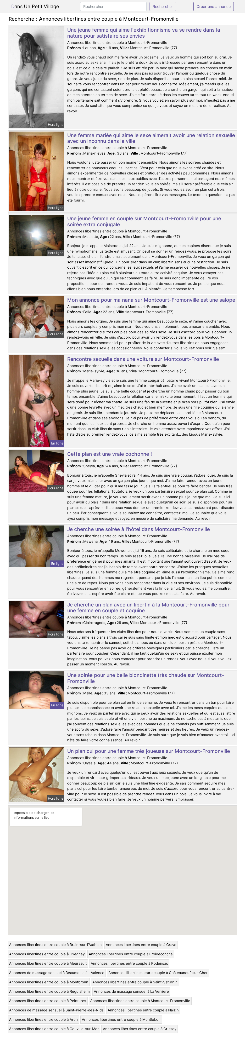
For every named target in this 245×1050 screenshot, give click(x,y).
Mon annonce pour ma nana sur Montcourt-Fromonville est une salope (151, 300)
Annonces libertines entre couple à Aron (43, 1019)
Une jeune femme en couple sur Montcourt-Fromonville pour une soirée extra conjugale (144, 221)
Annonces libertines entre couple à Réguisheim (49, 991)
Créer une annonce (213, 6)
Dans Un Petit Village (35, 6)
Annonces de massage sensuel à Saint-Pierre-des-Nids (56, 1010)
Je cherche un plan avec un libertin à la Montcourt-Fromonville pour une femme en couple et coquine (148, 608)
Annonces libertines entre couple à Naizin (143, 1010)
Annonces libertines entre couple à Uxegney (47, 954)
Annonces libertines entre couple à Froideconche (131, 954)
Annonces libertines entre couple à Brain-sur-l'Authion (55, 944)
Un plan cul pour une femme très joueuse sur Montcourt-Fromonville (148, 751)
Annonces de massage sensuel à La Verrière (131, 991)
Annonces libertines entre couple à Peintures (47, 1000)
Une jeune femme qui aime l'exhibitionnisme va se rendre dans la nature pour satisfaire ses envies (143, 33)
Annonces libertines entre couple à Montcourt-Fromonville (140, 1000)
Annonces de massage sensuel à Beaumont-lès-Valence (56, 972)
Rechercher (163, 6)
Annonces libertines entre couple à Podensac (129, 963)
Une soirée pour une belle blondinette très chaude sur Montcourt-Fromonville (145, 678)
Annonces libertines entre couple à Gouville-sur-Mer (54, 1029)
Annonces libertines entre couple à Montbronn (48, 982)
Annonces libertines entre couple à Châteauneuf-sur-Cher (158, 972)
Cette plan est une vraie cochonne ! (109, 454)
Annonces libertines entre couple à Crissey (139, 1029)
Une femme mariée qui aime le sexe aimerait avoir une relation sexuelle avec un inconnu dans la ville (151, 138)
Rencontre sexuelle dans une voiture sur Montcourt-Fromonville (143, 359)
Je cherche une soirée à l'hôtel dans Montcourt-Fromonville (138, 529)
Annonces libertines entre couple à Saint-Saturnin (135, 982)
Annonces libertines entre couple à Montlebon (121, 1019)
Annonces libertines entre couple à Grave (141, 944)
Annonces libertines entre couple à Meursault (48, 963)
